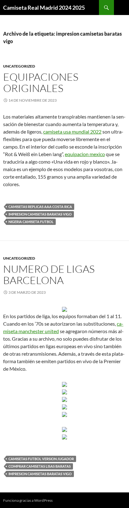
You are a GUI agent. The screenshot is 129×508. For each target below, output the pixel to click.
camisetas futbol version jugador (41, 459)
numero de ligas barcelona (49, 274)
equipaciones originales (40, 82)
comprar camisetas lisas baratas (39, 466)
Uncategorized (19, 66)
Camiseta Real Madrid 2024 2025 (44, 7)
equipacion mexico (85, 154)
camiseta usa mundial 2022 (72, 132)
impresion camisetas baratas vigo (40, 214)
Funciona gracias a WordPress (28, 500)
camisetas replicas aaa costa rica (40, 207)
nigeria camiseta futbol (31, 222)
